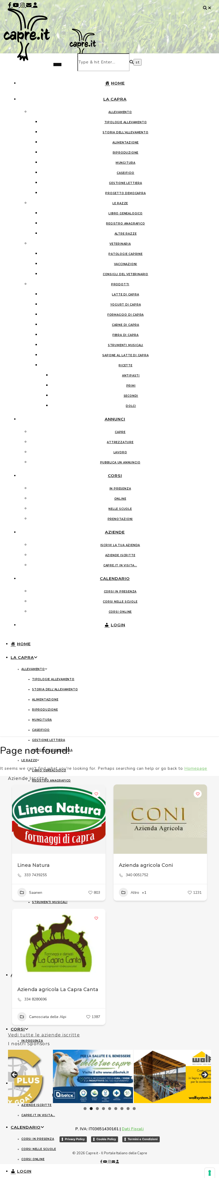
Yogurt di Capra (125, 304)
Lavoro (120, 452)
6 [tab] (115, 1108)
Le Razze (120, 203)
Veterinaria (120, 244)
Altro (135, 892)
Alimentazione (125, 142)
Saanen (35, 892)
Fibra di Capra (125, 335)
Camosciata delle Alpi (47, 1016)
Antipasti (131, 375)
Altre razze (126, 233)
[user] (35, 5)
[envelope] (29, 5)
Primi (131, 385)
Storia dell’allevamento (125, 132)
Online (120, 498)
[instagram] (23, 5)
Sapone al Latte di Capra (125, 355)
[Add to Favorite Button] (96, 794)
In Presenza (120, 488)
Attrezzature (120, 442)
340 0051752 (137, 875)
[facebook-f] (10, 5)
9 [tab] (134, 1108)
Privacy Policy (75, 1139)
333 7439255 (35, 875)
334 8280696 (35, 999)
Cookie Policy (106, 1139)
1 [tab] (85, 1108)
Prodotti (120, 284)
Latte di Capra (125, 294)
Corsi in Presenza (120, 591)
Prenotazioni (120, 519)
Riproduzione (126, 152)
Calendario (115, 578)
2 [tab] (91, 1108)
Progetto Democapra (125, 193)
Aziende (115, 532)
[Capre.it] (30, 51)
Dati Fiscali (133, 1129)
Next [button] (204, 1075)
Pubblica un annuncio (120, 462)
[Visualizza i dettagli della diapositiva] (96, 1076)
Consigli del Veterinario (125, 274)
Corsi (115, 475)
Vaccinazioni (125, 264)
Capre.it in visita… (120, 565)
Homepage (195, 768)
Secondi (131, 396)
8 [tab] (128, 1108)
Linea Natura (33, 865)
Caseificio (125, 173)
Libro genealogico (125, 213)
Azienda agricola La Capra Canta (57, 989)
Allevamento (120, 112)
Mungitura (125, 163)
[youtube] (16, 5)
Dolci (131, 406)
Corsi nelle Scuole (120, 601)
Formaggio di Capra (125, 314)
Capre (120, 432)
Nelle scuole (120, 509)
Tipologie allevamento (125, 122)
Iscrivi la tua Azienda (120, 545)
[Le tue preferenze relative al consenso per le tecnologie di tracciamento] (210, 1173)
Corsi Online (120, 612)
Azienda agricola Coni (146, 865)
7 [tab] (121, 1108)
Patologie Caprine (125, 254)
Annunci (115, 419)
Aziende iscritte (120, 555)
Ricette (125, 365)
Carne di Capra (125, 325)
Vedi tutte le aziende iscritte (44, 1034)
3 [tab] (97, 1108)
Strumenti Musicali (125, 345)
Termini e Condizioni (143, 1139)
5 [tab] (109, 1108)
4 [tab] (103, 1108)
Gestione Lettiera (125, 183)
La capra (115, 99)
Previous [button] (15, 1075)
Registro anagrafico (125, 223)
